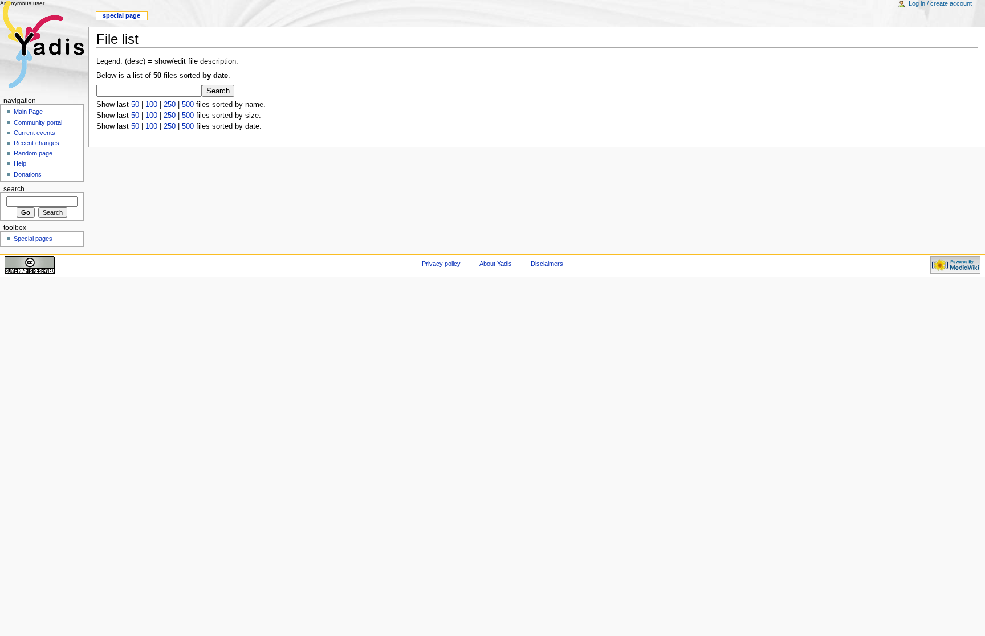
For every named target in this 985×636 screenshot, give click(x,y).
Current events (34, 132)
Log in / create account (940, 3)
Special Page (121, 15)
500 (188, 105)
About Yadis (495, 263)
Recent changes (36, 142)
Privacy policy (441, 263)
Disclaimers (547, 263)
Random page (33, 153)
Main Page (28, 111)
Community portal (38, 122)
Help (20, 163)
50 (135, 105)
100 (151, 105)
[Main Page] (44, 44)
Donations (28, 174)
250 (170, 105)
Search (14, 189)
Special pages (33, 238)
